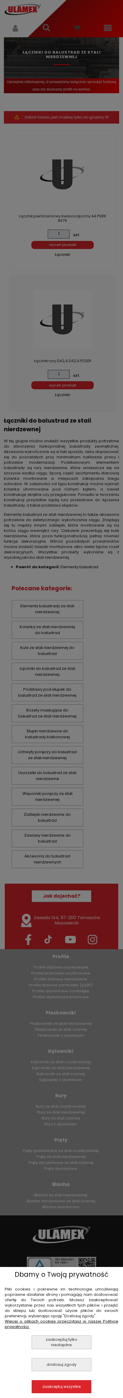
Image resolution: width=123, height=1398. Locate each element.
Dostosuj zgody (61, 1364)
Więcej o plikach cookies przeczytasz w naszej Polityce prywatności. (61, 1323)
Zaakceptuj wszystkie (61, 1386)
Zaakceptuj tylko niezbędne (61, 1342)
